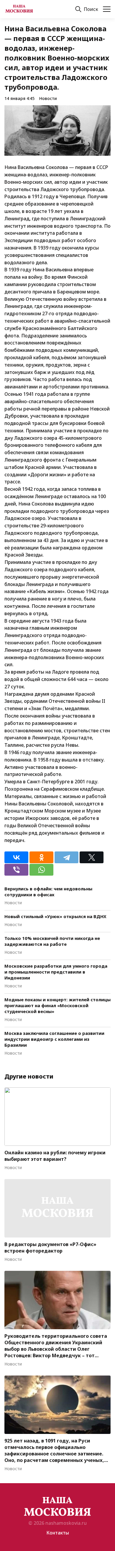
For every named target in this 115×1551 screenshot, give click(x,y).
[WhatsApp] (41, 870)
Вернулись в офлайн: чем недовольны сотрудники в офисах (48, 891)
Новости (48, 98)
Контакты (57, 1532)
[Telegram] (66, 857)
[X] (92, 857)
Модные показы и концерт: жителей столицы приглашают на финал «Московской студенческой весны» (57, 1005)
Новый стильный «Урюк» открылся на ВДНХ (55, 916)
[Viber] (16, 870)
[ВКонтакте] (16, 857)
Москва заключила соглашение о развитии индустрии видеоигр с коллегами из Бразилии (54, 1039)
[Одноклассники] (41, 857)
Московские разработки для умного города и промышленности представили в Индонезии (55, 972)
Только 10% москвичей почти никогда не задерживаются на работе (52, 941)
